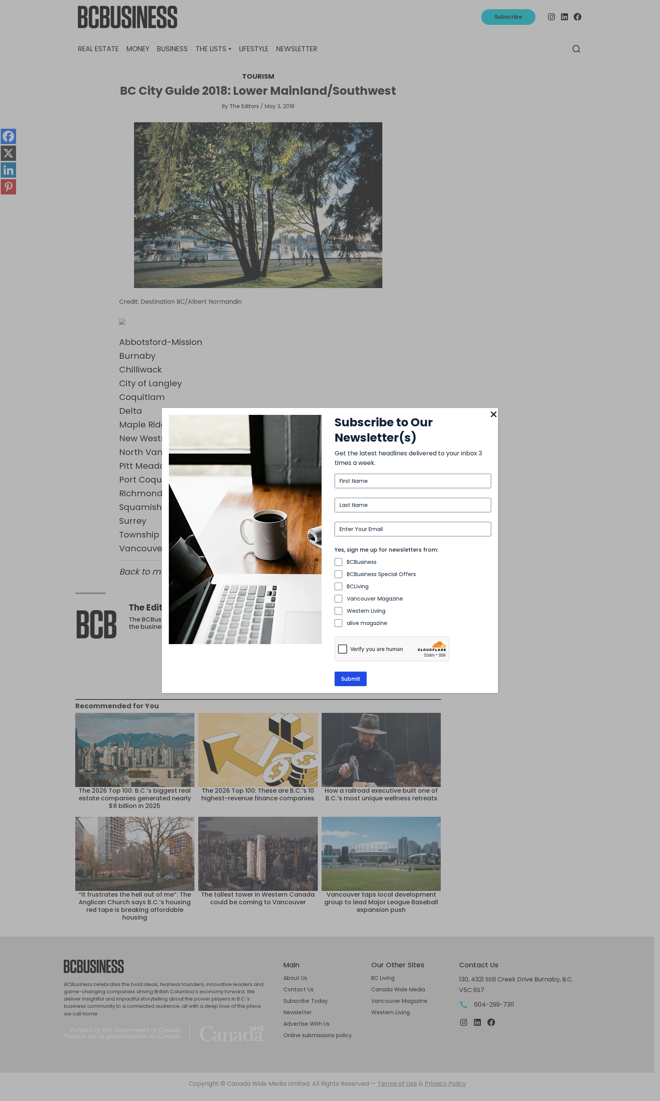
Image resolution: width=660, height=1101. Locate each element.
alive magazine (367, 623)
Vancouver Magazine (375, 598)
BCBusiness (362, 562)
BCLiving (358, 586)
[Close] (493, 415)
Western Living (366, 611)
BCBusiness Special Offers (381, 574)
